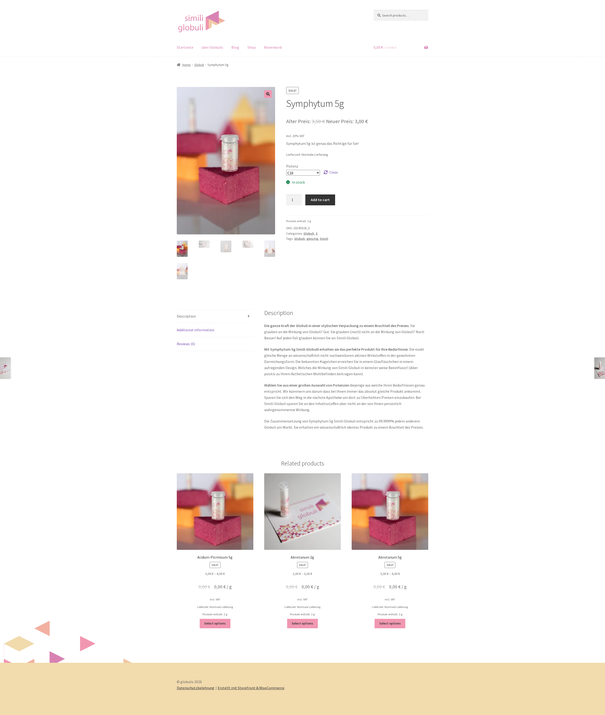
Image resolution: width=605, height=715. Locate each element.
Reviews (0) (186, 343)
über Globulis (212, 47)
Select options (215, 623)
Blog (235, 47)
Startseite (185, 47)
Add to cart (320, 199)
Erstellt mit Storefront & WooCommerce (251, 687)
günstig (312, 239)
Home (186, 65)
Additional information (195, 329)
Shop (251, 47)
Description (186, 316)
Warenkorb (273, 47)
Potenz (292, 166)
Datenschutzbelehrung (195, 687)
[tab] (215, 316)
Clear (333, 172)
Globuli (199, 65)
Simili (324, 239)
